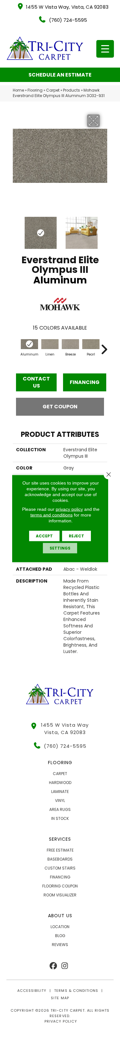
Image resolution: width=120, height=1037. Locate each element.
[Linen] (50, 344)
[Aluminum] (29, 344)
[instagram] (64, 966)
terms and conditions (51, 515)
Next (104, 229)
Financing (85, 382)
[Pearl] (91, 344)
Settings (60, 548)
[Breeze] (70, 344)
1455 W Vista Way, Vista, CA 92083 (67, 7)
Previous (16, 229)
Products (71, 90)
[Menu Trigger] (105, 49)
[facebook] (53, 966)
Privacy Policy (60, 1021)
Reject (76, 536)
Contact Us (36, 382)
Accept (44, 536)
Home (18, 90)
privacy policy (69, 509)
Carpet (53, 90)
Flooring (35, 90)
